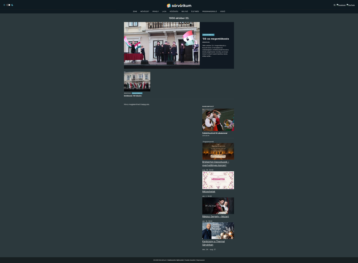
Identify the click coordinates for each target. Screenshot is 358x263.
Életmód (195, 11)
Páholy (156, 11)
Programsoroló (209, 11)
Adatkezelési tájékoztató (176, 260)
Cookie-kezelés (190, 260)
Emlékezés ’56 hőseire (133, 96)
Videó (222, 11)
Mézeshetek (208, 191)
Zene (135, 11)
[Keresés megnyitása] (335, 5)
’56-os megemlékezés (215, 38)
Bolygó (185, 11)
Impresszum (201, 260)
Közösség (174, 11)
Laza (164, 11)
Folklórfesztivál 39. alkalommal (214, 133)
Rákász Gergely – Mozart (215, 216)
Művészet (144, 11)
